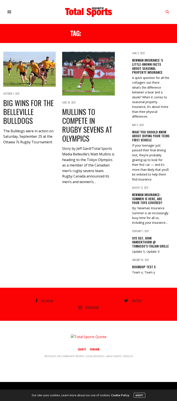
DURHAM (94, 349)
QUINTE (82, 349)
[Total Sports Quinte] (88, 11)
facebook (47, 301)
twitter (136, 301)
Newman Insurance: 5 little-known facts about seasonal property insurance (147, 66)
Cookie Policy (120, 395)
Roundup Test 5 (144, 266)
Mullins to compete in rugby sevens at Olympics (87, 125)
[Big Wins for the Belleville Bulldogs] (29, 69)
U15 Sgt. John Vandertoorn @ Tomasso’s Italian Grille (150, 242)
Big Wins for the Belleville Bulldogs (28, 111)
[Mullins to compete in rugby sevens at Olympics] (88, 74)
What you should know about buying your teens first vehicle (150, 135)
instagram (92, 307)
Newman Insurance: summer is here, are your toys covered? (147, 198)
